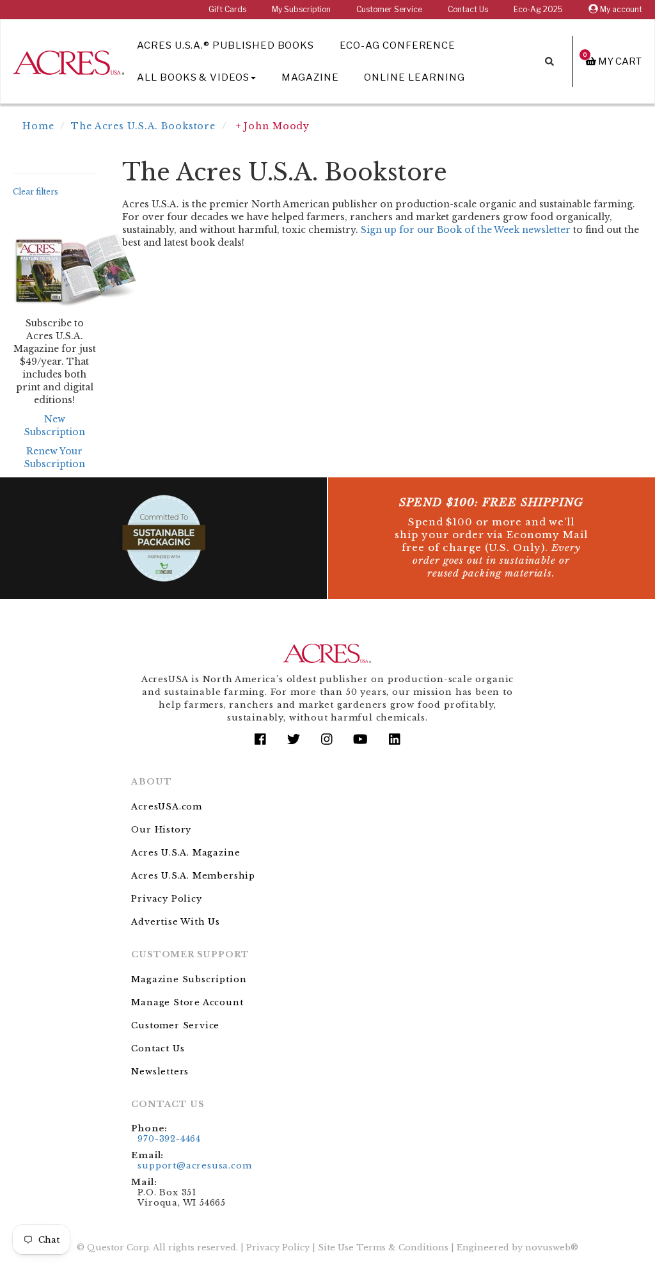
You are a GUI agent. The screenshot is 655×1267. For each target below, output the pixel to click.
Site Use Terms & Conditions (383, 1247)
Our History (161, 829)
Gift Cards (227, 9)
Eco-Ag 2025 (538, 9)
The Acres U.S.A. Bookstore (143, 126)
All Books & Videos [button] (193, 77)
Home (38, 126)
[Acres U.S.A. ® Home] (68, 60)
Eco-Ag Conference (397, 45)
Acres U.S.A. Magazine (185, 852)
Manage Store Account (187, 1002)
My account (620, 9)
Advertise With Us (175, 921)
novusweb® (551, 1247)
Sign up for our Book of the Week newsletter (466, 229)
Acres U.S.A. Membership (193, 875)
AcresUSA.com (166, 806)
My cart (612, 61)
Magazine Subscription (188, 979)
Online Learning (414, 77)
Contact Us (468, 9)
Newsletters (160, 1071)
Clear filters (35, 191)
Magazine (310, 77)
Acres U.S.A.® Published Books (225, 45)
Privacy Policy (166, 898)
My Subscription (301, 9)
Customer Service (389, 9)
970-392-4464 (169, 1138)
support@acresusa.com (194, 1165)
